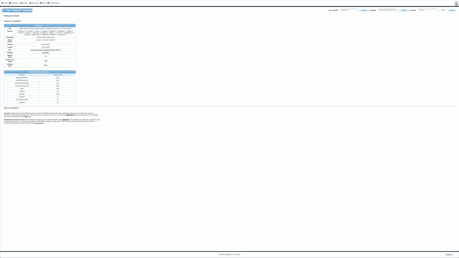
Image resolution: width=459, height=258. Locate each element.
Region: (373, 10)
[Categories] (4, 10)
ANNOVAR (66, 120)
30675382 (45, 53)
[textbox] (349, 10)
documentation (39, 123)
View (45, 65)
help (26, 116)
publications (70, 115)
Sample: (413, 10)
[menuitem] (4, 3)
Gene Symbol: (333, 10)
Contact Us (449, 254)
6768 (45, 61)
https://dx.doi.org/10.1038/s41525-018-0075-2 (46, 50)
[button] (364, 10)
